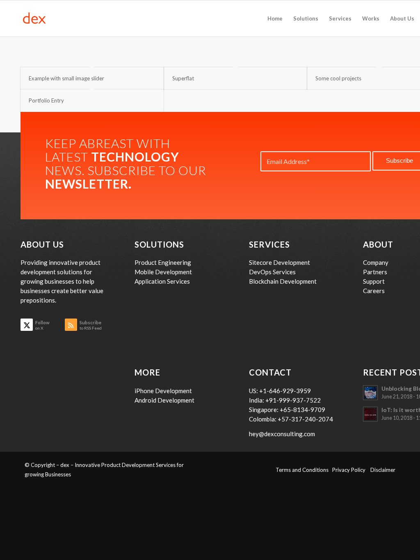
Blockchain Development (283, 281)
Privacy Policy (351, 470)
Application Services (162, 281)
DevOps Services (272, 271)
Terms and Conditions (304, 470)
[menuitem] (275, 18)
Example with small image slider (66, 78)
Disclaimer (382, 470)
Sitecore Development (279, 262)
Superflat (183, 78)
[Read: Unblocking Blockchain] (370, 392)
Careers (374, 290)
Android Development (164, 400)
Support (374, 281)
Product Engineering (163, 262)
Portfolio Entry (46, 100)
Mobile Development (163, 271)
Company (375, 262)
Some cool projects (338, 78)
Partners (375, 271)
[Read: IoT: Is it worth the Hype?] (370, 414)
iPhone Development (163, 390)
